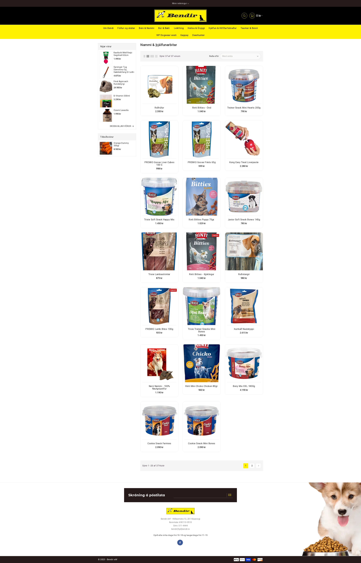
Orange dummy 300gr (121, 144)
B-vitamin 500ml (122, 96)
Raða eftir (214, 56)
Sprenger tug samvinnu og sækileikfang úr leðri (124, 69)
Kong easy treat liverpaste (244, 162)
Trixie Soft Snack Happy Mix (159, 219)
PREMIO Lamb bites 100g (159, 329)
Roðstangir (244, 274)
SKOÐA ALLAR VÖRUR (120, 126)
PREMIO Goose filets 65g (202, 162)
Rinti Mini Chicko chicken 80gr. (201, 386)
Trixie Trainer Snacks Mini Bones (201, 330)
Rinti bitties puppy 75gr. (201, 219)
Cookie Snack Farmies (159, 443)
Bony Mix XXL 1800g (244, 386)
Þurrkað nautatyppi (244, 329)
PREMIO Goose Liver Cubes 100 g (159, 163)
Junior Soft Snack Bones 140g (244, 219)
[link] (104, 16)
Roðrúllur (159, 108)
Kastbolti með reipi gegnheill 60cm (123, 53)
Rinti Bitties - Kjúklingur (201, 274)
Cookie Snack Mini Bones (201, 443)
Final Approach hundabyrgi (121, 82)
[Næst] (258, 465)
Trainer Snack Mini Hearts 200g (244, 108)
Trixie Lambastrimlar (159, 274)
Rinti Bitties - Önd (201, 108)
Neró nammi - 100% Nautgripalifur (159, 387)
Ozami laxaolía (121, 110)
